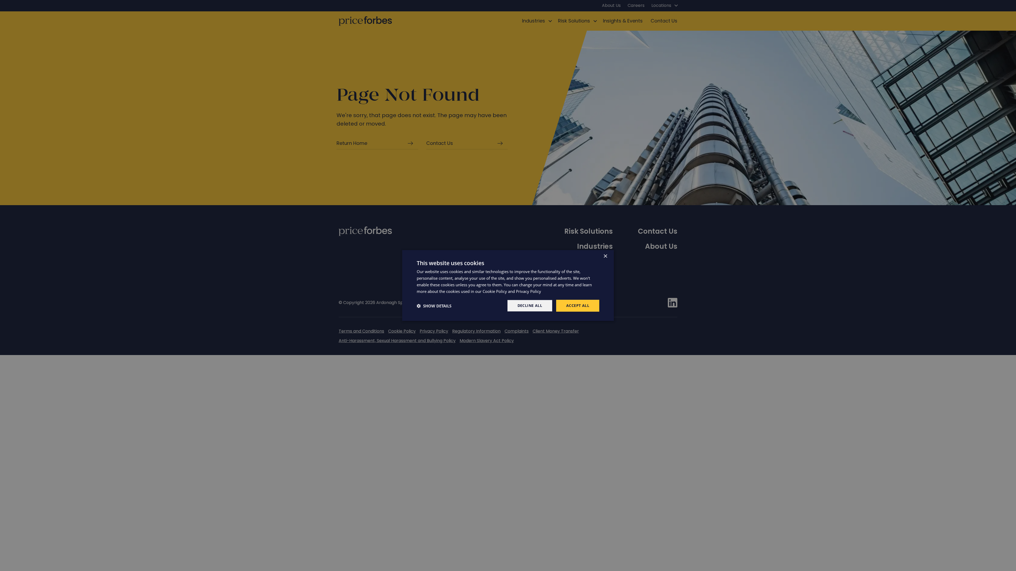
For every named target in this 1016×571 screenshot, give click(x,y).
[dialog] (508, 285)
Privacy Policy (528, 291)
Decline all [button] (530, 305)
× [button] (605, 256)
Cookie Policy (495, 291)
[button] (434, 305)
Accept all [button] (577, 305)
